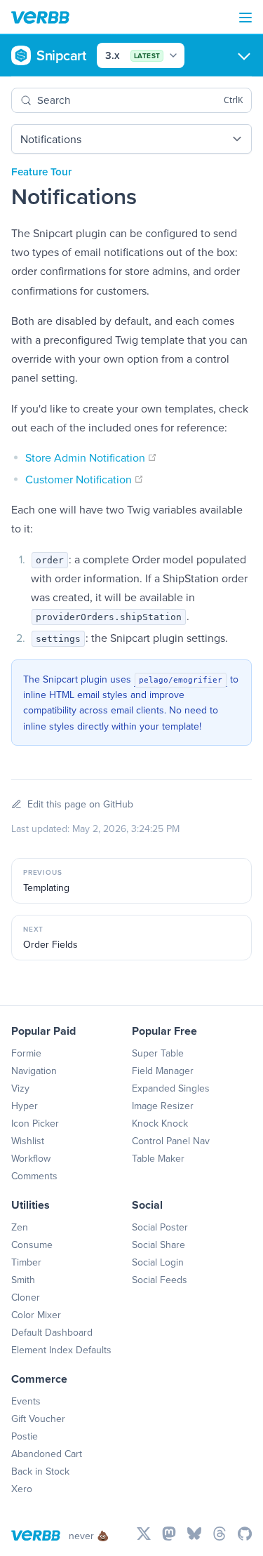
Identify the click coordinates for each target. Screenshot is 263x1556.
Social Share (158, 1245)
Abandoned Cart (46, 1454)
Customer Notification (84, 479)
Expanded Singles (171, 1088)
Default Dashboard (52, 1332)
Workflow (30, 1158)
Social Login (158, 1262)
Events (26, 1401)
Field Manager (163, 1071)
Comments (34, 1176)
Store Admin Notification (91, 457)
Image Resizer (163, 1106)
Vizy (20, 1088)
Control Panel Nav (171, 1141)
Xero (21, 1489)
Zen (19, 1227)
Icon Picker (35, 1123)
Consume (32, 1245)
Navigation (34, 1071)
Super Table (158, 1053)
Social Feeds (159, 1280)
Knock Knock (160, 1123)
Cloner (25, 1297)
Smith (23, 1280)
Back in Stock (40, 1471)
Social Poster (160, 1227)
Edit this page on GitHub (80, 804)
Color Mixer (36, 1315)
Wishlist (27, 1141)
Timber (26, 1262)
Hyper (24, 1106)
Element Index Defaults (61, 1350)
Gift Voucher (38, 1418)
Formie (26, 1053)
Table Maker (158, 1158)
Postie (24, 1436)
